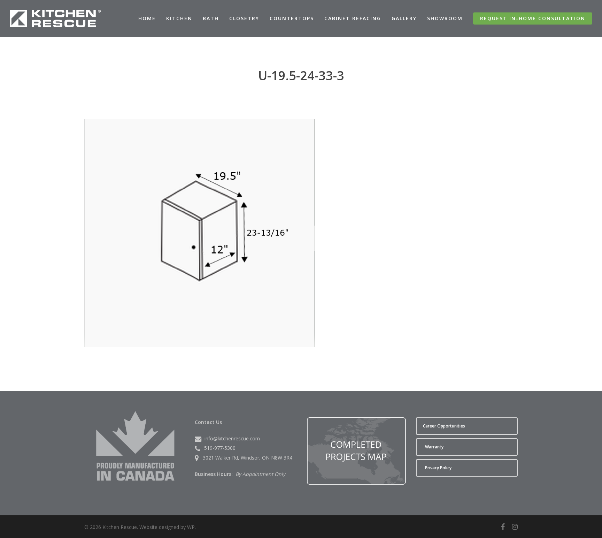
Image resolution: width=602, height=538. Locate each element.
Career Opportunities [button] (444, 426)
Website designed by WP (167, 527)
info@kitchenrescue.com (232, 438)
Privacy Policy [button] (438, 468)
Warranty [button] (434, 447)
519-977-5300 (220, 448)
